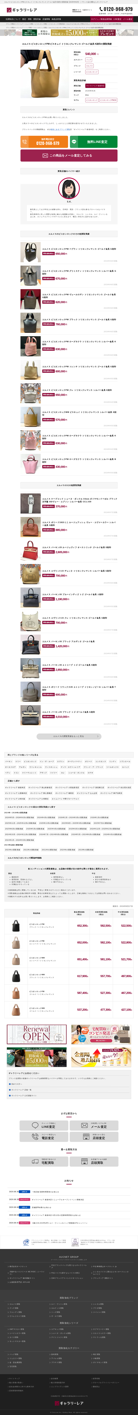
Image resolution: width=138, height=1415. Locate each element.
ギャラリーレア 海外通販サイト (22, 1278)
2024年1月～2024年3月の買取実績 (19, 840)
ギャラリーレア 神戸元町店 (111, 793)
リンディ (112, 761)
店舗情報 (46, 19)
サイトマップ (14, 1379)
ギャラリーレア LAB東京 (39, 799)
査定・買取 (27, 19)
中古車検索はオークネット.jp (105, 1266)
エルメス (89, 66)
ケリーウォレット (29, 773)
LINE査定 (117, 19)
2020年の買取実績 (67, 850)
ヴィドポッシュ (51, 767)
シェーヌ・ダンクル (76, 773)
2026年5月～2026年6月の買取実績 (19, 817)
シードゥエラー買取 (18, 1333)
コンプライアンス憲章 (60, 1387)
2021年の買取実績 (49, 850)
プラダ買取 (97, 1308)
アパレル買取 (56, 1358)
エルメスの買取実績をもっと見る (68, 736)
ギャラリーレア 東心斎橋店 (41, 793)
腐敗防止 (96, 1387)
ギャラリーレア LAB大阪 (15, 799)
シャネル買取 (98, 1304)
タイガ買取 (14, 1337)
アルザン (22, 767)
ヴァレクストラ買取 (18, 1316)
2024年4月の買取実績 (112, 834)
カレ (63, 773)
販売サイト (87, 10)
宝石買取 (13, 1366)
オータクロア (10, 767)
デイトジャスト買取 (59, 1337)
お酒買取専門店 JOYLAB (20, 1282)
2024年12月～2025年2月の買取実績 (105, 829)
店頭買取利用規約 (16, 1391)
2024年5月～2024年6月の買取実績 (85, 834)
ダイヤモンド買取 (100, 1362)
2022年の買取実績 (31, 850)
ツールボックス (112, 767)
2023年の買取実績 (12, 850)
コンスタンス (100, 761)
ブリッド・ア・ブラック (93, 767)
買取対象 (37, 19)
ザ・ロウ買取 (56, 1316)
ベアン (8, 773)
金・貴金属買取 (16, 1362)
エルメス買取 (29, 24)
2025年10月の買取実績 (48, 823)
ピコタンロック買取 (41, 24)
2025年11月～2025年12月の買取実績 (20, 823)
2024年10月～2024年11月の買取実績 (20, 834)
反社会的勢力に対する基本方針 (21, 1387)
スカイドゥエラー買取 (102, 1333)
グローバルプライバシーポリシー (106, 1383)
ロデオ (90, 773)
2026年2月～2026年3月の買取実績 (72, 817)
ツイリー (53, 773)
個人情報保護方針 (58, 1383)
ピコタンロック (92, 72)
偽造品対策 (56, 19)
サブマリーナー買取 (101, 1329)
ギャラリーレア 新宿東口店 (93, 787)
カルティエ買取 (57, 1308)
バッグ (88, 60)
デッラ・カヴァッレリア (70, 767)
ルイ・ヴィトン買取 (59, 1304)
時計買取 (96, 1354)
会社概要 (54, 1379)
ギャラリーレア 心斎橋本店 (16, 793)
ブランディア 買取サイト (103, 1278)
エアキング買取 (57, 1329)
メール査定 (127, 19)
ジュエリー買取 (16, 1358)
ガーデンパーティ (75, 761)
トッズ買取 (55, 1312)
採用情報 (96, 1379)
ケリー (18, 761)
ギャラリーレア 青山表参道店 (40, 787)
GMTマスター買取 (17, 1329)
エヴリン (60, 761)
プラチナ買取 (56, 1362)
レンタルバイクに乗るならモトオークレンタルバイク (111, 1273)
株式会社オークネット (18, 1266)
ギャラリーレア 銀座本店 (95, 86)
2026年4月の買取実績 (46, 817)
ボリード (88, 761)
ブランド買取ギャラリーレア (14, 24)
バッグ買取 (28, 27)
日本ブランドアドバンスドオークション (67, 1278)
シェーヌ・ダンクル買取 (61, 1333)
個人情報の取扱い (16, 1383)
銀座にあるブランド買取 (60, 129)
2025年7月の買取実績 (103, 823)
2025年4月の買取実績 (56, 829)
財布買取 (54, 1354)
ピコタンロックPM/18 (108, 100)
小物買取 (96, 1358)
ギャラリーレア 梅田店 (64, 793)
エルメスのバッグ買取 (40, 27)
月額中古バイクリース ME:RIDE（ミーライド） (27, 1273)
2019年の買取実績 (86, 850)
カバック (125, 767)
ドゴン (16, 773)
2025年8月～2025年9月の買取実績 (76, 823)
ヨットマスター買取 (18, 1341)
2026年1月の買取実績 (99, 817)
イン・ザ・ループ (47, 761)
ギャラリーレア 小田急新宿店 (67, 787)
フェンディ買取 (16, 1312)
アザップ (43, 773)
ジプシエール (125, 761)
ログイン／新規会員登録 (101, 19)
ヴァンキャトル (35, 767)
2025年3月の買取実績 (78, 829)
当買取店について (13, 19)
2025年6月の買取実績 (14, 829)
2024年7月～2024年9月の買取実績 (53, 834)
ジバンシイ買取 (99, 1312)
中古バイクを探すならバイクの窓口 (65, 1273)
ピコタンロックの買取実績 (57, 24)
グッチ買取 (14, 1308)
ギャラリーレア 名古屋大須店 (119, 787)
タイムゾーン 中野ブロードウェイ (65, 799)
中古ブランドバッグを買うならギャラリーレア (69, 1266)
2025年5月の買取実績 (35, 829)
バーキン (8, 761)
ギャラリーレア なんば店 (87, 793)
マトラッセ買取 (99, 1337)
